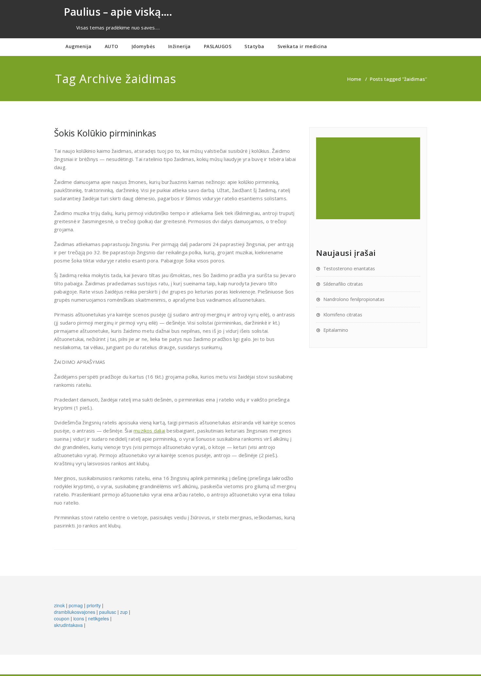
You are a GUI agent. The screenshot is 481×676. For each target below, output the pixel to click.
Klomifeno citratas (342, 314)
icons (78, 618)
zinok (59, 605)
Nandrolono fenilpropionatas (353, 299)
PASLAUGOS (218, 46)
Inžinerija (179, 46)
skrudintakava (68, 625)
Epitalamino (335, 330)
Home (354, 79)
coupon (61, 618)
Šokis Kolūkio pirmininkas (105, 133)
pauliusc (107, 612)
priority (94, 605)
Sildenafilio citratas (343, 284)
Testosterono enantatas (349, 268)
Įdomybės (143, 46)
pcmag (76, 605)
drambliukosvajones (74, 612)
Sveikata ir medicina (302, 46)
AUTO (111, 46)
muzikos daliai (149, 430)
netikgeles (98, 618)
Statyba (254, 46)
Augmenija (78, 46)
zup (124, 612)
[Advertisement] (369, 178)
